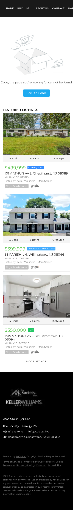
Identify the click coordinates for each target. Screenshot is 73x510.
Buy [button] (20, 8)
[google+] (40, 445)
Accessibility (54, 465)
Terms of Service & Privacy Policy (20, 461)
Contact (58, 8)
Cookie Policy (46, 461)
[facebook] (5, 445)
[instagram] (26, 445)
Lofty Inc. (21, 456)
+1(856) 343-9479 (13, 431)
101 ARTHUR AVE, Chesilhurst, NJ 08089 (36, 173)
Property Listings (26, 465)
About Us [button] (42, 8)
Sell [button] (29, 8)
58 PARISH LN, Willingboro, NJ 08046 (34, 255)
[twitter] (19, 445)
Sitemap (41, 465)
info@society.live (38, 431)
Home (10, 8)
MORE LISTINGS (36, 361)
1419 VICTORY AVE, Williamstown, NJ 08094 (34, 337)
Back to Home (36, 93)
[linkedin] (12, 445)
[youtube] (33, 445)
